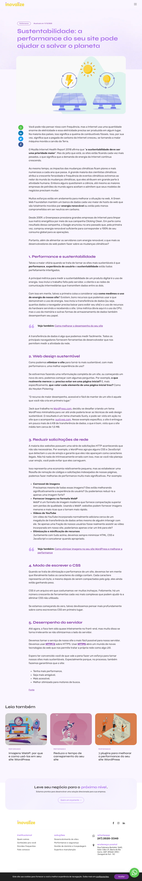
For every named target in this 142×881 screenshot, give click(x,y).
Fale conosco (23, 849)
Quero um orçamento (70, 800)
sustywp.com (63, 419)
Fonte (31, 690)
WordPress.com (63, 408)
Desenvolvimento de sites (66, 839)
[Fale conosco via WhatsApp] (134, 874)
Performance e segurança (66, 843)
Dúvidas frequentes (26, 846)
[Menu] (135, 4)
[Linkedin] (124, 823)
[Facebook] (113, 823)
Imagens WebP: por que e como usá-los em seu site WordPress (26, 756)
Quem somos (23, 839)
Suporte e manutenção (65, 849)
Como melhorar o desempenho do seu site (79, 325)
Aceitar (121, 876)
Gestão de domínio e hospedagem (70, 846)
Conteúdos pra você (26, 843)
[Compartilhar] (20, 127)
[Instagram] (118, 823)
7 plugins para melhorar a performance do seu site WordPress (114, 756)
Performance (24, 23)
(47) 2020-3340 (107, 838)
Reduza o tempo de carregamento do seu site (69, 756)
